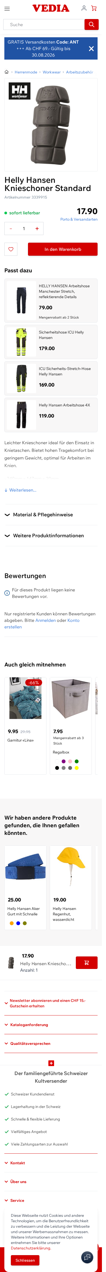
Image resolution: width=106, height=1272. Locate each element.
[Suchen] (92, 24)
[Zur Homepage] (6, 72)
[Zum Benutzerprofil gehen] (84, 7)
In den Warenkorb (63, 249)
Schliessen (25, 1260)
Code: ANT (67, 42)
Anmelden (45, 620)
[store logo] (51, 8)
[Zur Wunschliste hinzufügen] (10, 249)
